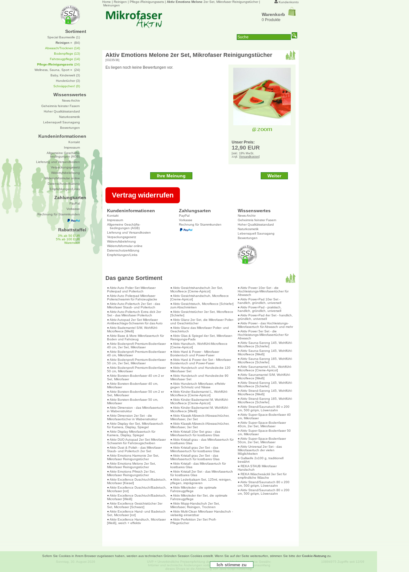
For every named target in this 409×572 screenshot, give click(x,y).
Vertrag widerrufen (143, 195)
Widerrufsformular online (125, 246)
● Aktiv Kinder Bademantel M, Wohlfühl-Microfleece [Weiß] (199, 409)
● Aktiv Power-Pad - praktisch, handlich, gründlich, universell (260, 309)
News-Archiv (247, 215)
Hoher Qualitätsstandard (256, 224)
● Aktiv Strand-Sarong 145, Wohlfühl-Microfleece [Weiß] (265, 392)
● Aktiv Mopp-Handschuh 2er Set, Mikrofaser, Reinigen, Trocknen (195, 505)
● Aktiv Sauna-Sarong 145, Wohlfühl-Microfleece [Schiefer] (265, 344)
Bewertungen (248, 238)
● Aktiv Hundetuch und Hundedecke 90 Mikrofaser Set (199, 377)
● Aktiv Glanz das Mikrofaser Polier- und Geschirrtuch (199, 329)
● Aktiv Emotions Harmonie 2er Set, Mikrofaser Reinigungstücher (133, 457)
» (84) (68, 42)
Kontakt (113, 215)
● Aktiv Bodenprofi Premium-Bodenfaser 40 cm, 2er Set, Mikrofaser (136, 345)
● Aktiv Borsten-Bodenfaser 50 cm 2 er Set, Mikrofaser (135, 393)
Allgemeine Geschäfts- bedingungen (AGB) (123, 226)
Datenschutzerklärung (123, 250)
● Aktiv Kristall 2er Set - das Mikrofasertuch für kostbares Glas (201, 473)
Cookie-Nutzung (314, 556)
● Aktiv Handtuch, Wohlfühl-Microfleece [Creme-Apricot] (199, 345)
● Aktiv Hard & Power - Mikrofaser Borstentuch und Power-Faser (194, 353)
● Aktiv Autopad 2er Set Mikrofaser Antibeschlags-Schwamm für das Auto (135, 321)
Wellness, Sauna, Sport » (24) (57, 70)
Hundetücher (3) (68, 80)
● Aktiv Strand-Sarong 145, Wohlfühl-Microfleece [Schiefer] (265, 384)
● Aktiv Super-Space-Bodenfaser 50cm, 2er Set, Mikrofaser (262, 440)
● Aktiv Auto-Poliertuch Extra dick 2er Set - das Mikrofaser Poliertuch (134, 313)
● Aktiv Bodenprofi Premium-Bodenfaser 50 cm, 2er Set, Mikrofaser (136, 361)
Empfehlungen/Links (122, 255)
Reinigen (120, 2)
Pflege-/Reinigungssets (147, 2)
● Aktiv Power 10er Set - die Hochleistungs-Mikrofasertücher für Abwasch (263, 291)
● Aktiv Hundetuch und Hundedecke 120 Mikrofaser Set (200, 369)
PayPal (184, 215)
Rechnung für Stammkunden (200, 224)
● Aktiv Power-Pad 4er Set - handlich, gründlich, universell (265, 317)
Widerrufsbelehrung (121, 241)
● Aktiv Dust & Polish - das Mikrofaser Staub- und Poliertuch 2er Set (134, 449)
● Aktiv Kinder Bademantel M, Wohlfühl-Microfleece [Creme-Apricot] (199, 401)
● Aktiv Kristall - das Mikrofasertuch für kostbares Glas (198, 465)
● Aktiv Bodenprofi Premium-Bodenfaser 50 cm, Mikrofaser (136, 369)
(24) (58, 64)
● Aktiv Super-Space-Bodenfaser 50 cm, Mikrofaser (264, 432)
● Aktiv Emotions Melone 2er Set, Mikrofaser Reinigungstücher (131, 465)
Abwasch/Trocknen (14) (62, 48)
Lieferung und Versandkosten (129, 232)
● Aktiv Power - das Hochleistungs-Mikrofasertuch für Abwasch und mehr (265, 325)
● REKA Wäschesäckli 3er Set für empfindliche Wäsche (262, 475)
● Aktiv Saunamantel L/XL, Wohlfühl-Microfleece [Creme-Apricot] (265, 368)
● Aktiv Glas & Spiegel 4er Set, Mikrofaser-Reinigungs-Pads (201, 337)
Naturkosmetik (248, 229)
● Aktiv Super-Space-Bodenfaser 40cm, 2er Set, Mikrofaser (262, 424)
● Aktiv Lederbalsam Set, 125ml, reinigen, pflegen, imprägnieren (201, 481)
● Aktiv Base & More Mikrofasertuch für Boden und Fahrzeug (135, 337)
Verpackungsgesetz (121, 237)
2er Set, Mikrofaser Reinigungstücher (212, 2)
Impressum (115, 220)
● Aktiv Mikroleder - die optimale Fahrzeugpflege (193, 489)
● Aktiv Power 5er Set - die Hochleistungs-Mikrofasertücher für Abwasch (263, 334)
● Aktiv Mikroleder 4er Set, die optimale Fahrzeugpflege (199, 497)
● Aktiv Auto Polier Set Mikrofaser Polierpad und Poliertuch (131, 289)
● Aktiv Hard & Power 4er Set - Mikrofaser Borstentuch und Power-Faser (200, 361)
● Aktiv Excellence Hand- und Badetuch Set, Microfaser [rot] (136, 513)
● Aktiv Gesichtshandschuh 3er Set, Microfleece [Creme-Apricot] (196, 289)
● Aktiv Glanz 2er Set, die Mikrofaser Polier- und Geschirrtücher (202, 321)
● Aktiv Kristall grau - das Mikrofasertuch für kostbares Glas (202, 441)
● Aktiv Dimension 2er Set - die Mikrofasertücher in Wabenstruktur (132, 417)
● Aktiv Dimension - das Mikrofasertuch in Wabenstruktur (135, 409)
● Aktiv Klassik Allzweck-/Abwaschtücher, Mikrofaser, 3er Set (199, 425)
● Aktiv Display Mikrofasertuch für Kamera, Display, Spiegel (131, 433)
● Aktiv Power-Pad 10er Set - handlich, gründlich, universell (259, 301)
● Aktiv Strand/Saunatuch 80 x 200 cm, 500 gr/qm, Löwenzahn (263, 408)
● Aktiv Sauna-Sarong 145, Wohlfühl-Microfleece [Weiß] (265, 352)
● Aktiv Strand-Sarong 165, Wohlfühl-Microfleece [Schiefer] (265, 400)
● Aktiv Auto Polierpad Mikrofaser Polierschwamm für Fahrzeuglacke (132, 297)
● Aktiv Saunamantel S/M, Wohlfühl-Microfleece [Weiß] (264, 376)
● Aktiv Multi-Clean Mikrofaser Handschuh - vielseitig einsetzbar (201, 513)
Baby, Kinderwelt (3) (65, 75)
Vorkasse (185, 220)
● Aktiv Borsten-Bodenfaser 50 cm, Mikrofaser (132, 401)
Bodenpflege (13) (67, 53)
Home (106, 2)
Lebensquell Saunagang (256, 233)
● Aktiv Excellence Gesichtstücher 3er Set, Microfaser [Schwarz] (134, 505)
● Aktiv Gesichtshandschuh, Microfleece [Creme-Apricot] (199, 297)
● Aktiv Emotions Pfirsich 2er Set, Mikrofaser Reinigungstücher (131, 473)
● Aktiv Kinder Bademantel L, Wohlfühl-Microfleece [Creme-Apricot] (199, 393)
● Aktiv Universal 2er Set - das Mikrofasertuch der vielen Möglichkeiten (260, 450)
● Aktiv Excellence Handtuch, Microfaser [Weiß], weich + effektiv (136, 521)
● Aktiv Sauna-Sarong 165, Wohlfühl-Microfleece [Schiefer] (265, 360)
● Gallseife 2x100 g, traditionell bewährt (260, 459)
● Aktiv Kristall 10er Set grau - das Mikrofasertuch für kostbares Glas (195, 433)
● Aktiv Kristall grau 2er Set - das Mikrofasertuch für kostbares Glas (195, 449)
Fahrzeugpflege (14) (65, 59)
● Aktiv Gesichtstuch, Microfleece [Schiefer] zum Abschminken (202, 305)
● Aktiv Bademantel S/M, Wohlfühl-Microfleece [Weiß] (132, 329)
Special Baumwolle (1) (63, 37)
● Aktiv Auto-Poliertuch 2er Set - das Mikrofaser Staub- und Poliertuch (133, 305)
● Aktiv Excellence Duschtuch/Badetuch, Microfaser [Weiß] (136, 497)
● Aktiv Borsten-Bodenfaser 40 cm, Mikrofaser (132, 385)
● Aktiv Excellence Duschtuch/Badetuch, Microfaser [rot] (136, 489)
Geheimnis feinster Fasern (257, 220)
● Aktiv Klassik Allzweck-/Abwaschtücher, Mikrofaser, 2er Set (199, 417)
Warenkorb (273, 14)
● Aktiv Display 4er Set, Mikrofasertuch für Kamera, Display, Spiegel (135, 425)
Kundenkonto (289, 2)
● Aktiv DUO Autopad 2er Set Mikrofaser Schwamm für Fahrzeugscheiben (136, 441)
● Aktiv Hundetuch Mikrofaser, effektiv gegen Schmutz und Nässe (197, 385)
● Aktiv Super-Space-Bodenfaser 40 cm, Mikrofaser (264, 416)
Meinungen (111, 5)
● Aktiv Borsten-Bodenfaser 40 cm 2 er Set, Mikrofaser (135, 377)
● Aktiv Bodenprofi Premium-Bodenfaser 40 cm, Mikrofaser (136, 353)
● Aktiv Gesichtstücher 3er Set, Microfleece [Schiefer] (201, 313)
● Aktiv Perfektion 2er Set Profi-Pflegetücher (193, 521)
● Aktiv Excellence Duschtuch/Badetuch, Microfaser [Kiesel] (136, 481)
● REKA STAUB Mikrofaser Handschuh (257, 467)
